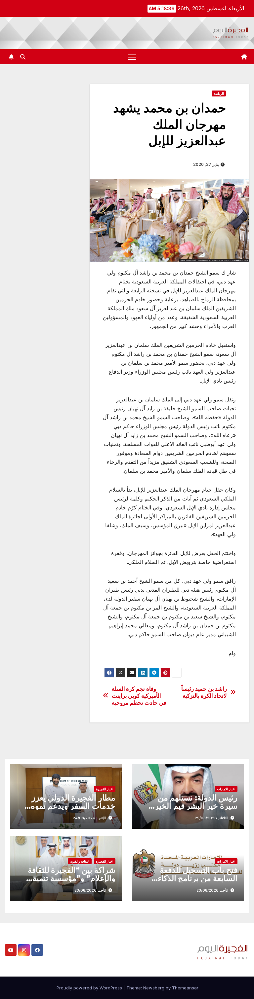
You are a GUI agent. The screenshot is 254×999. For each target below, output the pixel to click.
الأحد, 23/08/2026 (212, 890)
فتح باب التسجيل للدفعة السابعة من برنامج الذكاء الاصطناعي (197, 878)
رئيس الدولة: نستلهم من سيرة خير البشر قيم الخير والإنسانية (196, 806)
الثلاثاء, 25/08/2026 (211, 818)
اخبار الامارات (226, 789)
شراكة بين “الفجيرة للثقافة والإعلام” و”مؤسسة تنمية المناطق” (71, 878)
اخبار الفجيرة (104, 789)
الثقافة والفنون (80, 861)
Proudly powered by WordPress (90, 987)
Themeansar (185, 987)
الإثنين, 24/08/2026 (89, 818)
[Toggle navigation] (132, 57)
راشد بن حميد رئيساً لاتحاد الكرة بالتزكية (204, 692)
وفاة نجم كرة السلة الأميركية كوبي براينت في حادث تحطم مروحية (139, 695)
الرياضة (219, 93)
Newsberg (153, 987)
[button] (22, 57)
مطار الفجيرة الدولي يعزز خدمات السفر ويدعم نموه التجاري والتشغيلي (73, 806)
